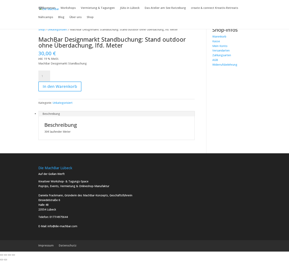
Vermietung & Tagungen (98, 8)
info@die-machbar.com (62, 226)
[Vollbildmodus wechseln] (5, 254)
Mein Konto (219, 46)
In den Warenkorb (60, 86)
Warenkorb (219, 36)
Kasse (216, 41)
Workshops (68, 8)
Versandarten (221, 50)
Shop (90, 17)
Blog (61, 17)
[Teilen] (9, 254)
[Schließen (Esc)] (13, 254)
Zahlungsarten (221, 55)
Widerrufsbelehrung (224, 64)
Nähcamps (45, 17)
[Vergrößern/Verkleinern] (1, 254)
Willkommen (46, 8)
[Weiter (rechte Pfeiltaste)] (5, 259)
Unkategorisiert (57, 29)
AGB (215, 60)
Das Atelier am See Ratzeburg (165, 8)
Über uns (75, 17)
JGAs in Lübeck (130, 8)
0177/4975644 (59, 217)
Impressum (46, 245)
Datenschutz (67, 245)
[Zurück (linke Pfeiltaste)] (1, 259)
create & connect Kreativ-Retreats (214, 8)
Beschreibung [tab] (51, 114)
